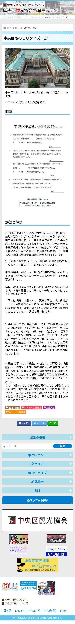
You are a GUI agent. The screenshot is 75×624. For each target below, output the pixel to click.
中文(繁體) (50, 610)
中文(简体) (34, 610)
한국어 (64, 610)
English (19, 610)
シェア (25, 423)
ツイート (40, 423)
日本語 (7, 610)
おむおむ (32, 28)
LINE (53, 423)
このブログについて (16, 603)
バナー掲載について (16, 599)
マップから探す (38, 500)
